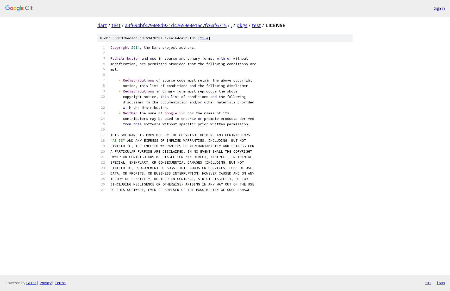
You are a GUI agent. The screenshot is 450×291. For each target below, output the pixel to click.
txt (428, 282)
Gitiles (31, 282)
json (440, 282)
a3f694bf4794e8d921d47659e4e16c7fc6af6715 (176, 25)
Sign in (439, 8)
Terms (60, 282)
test (116, 25)
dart (102, 25)
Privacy (46, 282)
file (204, 38)
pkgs (241, 25)
